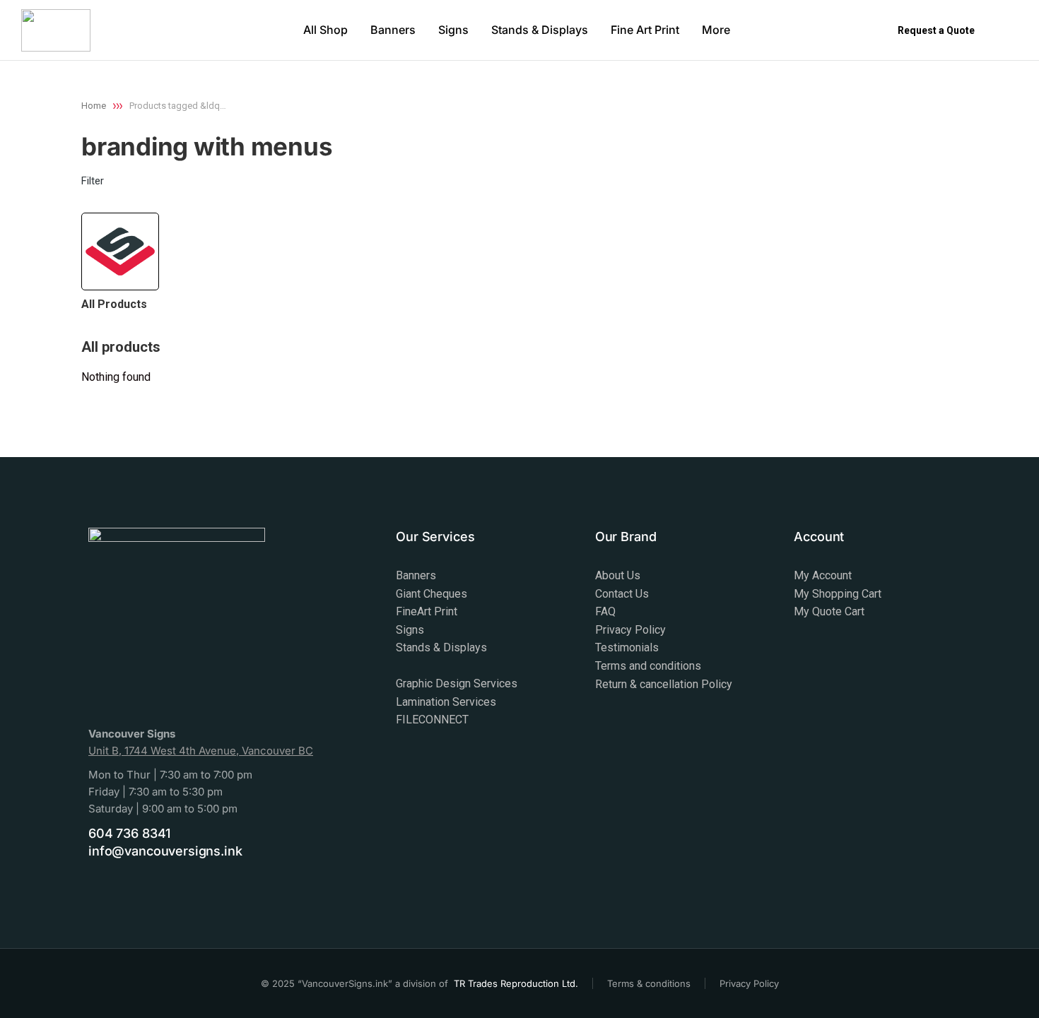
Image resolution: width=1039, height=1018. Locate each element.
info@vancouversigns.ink (165, 851)
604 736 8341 (129, 833)
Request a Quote (936, 30)
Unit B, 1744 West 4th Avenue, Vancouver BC (200, 750)
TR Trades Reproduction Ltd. (516, 983)
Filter (92, 180)
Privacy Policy (749, 983)
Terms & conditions (649, 983)
